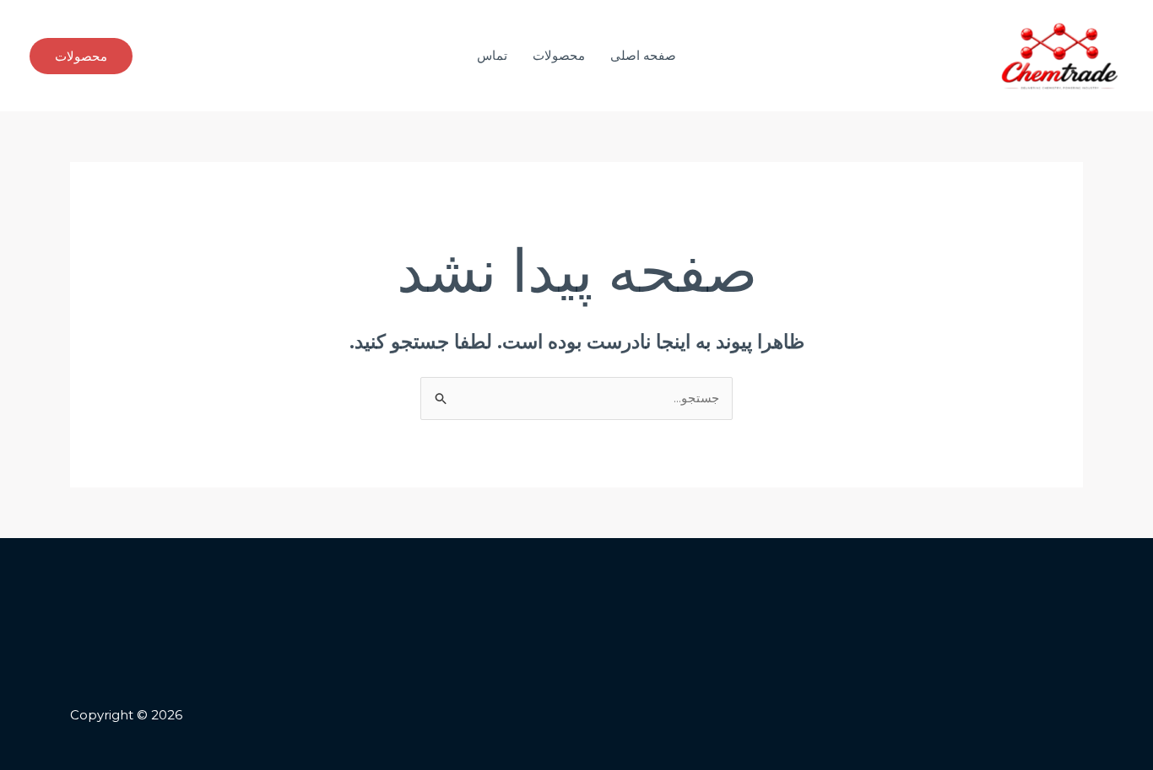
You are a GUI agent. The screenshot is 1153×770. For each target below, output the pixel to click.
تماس (492, 55)
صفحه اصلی (643, 55)
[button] (81, 56)
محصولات (559, 55)
